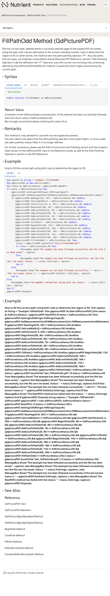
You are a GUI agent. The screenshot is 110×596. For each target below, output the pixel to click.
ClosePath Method (15, 535)
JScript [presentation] (45, 84)
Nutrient (23, 572)
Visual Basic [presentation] (13, 84)
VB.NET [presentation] (10, 172)
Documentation (68, 4)
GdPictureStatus (53, 98)
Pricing (91, 4)
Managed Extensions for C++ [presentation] (70, 84)
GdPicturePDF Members (18, 510)
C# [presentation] (25, 84)
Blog (82, 4)
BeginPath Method (15, 529)
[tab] (13, 85)
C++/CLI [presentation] (94, 84)
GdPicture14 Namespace (13, 15)
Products (38, 4)
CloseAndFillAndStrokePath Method (24, 554)
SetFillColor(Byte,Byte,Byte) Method (24, 516)
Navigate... (8, 27)
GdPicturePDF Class (36, 15)
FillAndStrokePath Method (19, 548)
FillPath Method (13, 541)
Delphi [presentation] (34, 84)
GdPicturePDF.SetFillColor (32, 66)
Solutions (51, 4)
